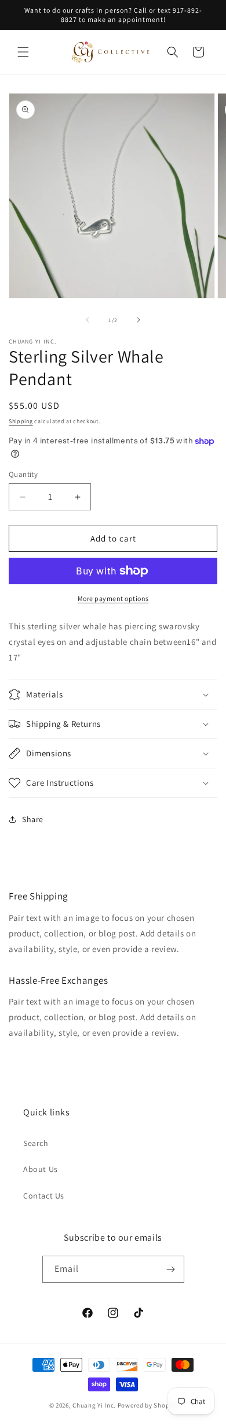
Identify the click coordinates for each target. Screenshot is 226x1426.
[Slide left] (87, 320)
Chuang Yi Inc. (94, 1405)
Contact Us (43, 1195)
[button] (23, 52)
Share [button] (32, 819)
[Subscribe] (171, 1269)
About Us (40, 1169)
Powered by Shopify (147, 1405)
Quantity (23, 474)
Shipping (21, 421)
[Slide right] (138, 320)
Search (36, 1143)
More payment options (113, 598)
